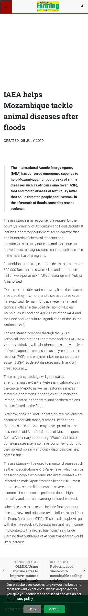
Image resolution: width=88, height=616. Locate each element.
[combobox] (82, 6)
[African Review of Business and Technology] (48, 6)
